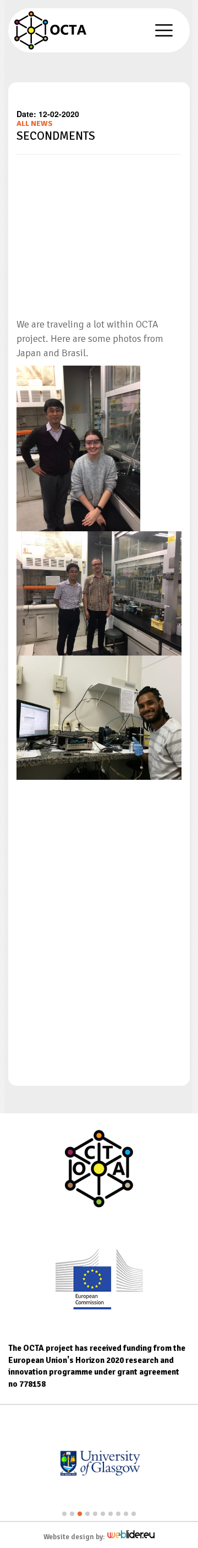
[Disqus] (99, 923)
